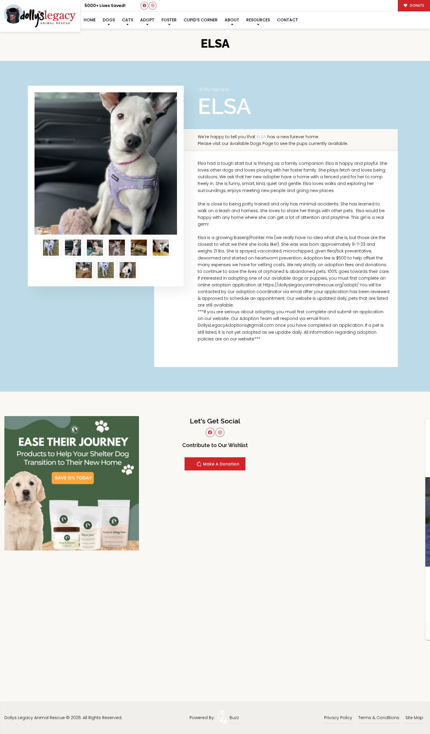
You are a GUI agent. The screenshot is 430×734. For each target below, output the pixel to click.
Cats (127, 20)
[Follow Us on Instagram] (153, 6)
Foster (169, 20)
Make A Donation (220, 464)
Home (90, 20)
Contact (287, 20)
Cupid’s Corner (201, 20)
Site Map (414, 718)
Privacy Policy (338, 718)
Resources (258, 20)
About (232, 20)
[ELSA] (106, 163)
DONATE (416, 5)
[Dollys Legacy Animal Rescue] (40, 16)
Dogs (109, 20)
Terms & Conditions (378, 718)
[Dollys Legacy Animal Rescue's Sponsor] (71, 483)
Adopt (147, 20)
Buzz (234, 718)
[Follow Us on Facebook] (144, 6)
